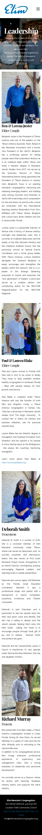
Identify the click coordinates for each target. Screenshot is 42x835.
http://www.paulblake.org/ (14, 462)
